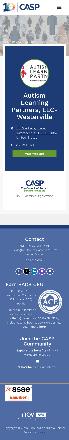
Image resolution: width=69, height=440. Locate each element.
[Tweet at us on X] (26, 271)
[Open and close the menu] (52, 7)
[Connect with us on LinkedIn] (34, 271)
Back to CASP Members (20, 41)
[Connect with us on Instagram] (42, 271)
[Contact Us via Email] (50, 271)
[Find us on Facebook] (18, 271)
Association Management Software (34, 418)
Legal (42, 432)
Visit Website (34, 153)
